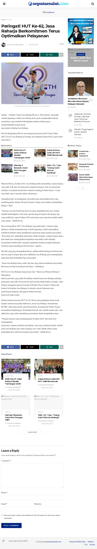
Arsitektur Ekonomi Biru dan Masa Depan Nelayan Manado (78, 101)
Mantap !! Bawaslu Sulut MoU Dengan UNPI (21, 169)
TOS (86, 545)
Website (37, 504)
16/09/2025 (20, 176)
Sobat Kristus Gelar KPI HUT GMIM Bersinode (55, 152)
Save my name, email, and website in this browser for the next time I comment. (32, 516)
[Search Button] (92, 4)
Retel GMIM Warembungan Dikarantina (86, 177)
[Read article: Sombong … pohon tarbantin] (73, 153)
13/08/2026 (85, 159)
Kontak (92, 545)
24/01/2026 (20, 161)
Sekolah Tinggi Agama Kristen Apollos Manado (83, 131)
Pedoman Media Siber (77, 542)
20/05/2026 (81, 65)
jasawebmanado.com (53, 541)
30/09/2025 (53, 158)
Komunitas (9, 376)
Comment (6, 460)
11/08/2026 (85, 170)
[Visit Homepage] (48, 3)
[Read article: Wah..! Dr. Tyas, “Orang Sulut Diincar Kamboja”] (40, 168)
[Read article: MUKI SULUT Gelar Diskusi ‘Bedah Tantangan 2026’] (7, 153)
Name (4, 492)
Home (3, 20)
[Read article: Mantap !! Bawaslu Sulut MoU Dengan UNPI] (7, 168)
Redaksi (91, 542)
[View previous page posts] (78, 188)
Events (9, 20)
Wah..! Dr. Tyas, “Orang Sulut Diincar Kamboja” (49, 416)
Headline (80, 54)
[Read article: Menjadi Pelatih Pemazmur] (73, 166)
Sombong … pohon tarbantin (84, 153)
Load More (32, 432)
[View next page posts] (83, 188)
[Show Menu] (4, 4)
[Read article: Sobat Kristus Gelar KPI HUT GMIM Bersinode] (40, 153)
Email (4, 504)
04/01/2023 (33, 45)
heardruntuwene (14, 387)
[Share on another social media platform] (61, 55)
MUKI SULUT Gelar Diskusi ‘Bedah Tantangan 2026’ (13, 381)
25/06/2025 (53, 176)
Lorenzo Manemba (16, 45)
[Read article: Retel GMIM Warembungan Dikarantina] (73, 177)
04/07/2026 (85, 183)
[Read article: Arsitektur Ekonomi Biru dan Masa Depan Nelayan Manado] (81, 86)
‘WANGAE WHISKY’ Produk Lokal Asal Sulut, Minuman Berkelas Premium (82, 118)
